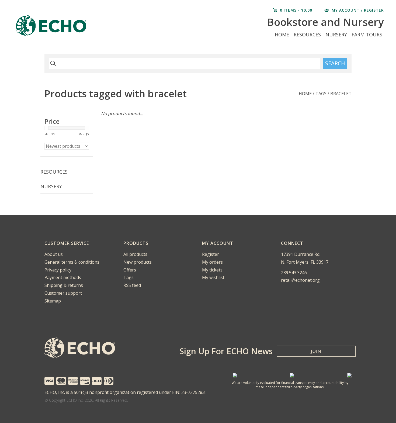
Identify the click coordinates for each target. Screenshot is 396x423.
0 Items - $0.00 (296, 10)
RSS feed (132, 285)
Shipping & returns (63, 285)
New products (137, 262)
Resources (307, 34)
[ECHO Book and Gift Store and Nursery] (85, 25)
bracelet (341, 94)
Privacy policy (57, 270)
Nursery (336, 34)
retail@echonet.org (300, 280)
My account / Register (357, 10)
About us (53, 254)
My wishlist (213, 277)
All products (135, 254)
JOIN (316, 351)
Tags (320, 94)
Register (210, 254)
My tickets (212, 270)
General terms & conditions (71, 262)
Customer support (63, 293)
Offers (129, 270)
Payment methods (62, 277)
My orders (212, 262)
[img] (52, 63)
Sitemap (52, 301)
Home (282, 34)
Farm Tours (367, 34)
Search (335, 63)
